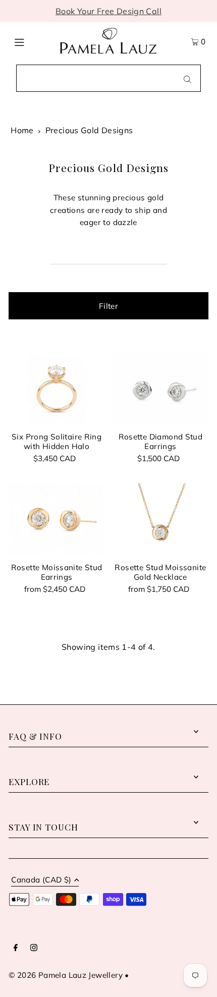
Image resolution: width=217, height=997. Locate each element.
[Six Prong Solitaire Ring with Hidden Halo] (56, 388)
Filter (108, 306)
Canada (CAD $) (41, 880)
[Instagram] (33, 948)
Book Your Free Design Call (108, 11)
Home (22, 130)
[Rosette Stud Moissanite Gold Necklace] (160, 519)
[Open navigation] (31, 40)
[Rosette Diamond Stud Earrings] (160, 388)
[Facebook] (16, 948)
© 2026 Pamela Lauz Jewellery (66, 975)
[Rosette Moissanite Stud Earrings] (56, 519)
